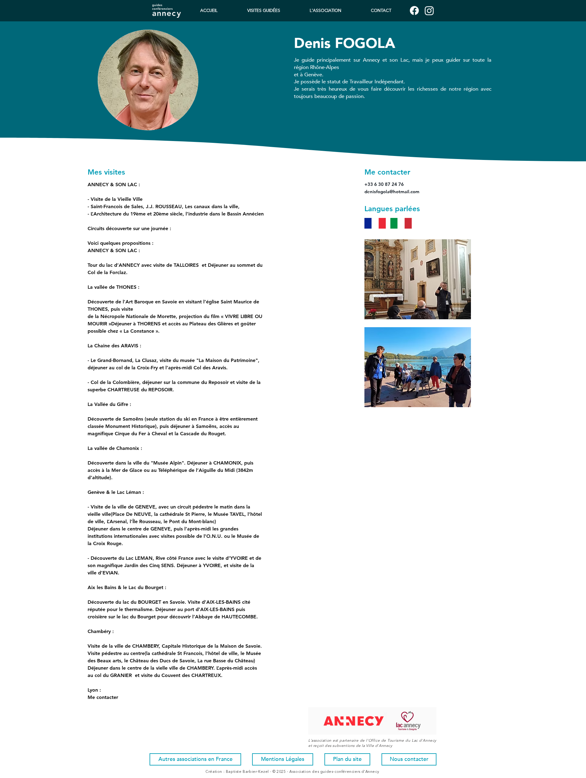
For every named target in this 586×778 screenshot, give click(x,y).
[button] (325, 10)
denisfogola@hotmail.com (391, 191)
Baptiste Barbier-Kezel (247, 772)
